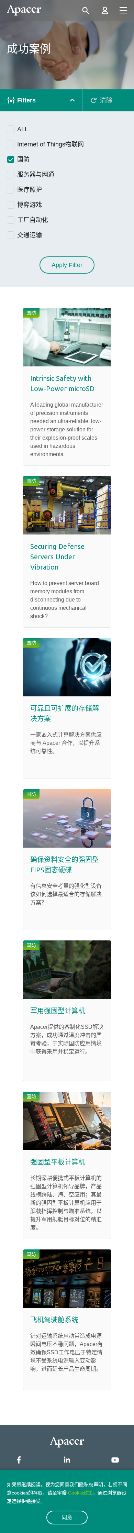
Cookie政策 (80, 1493)
